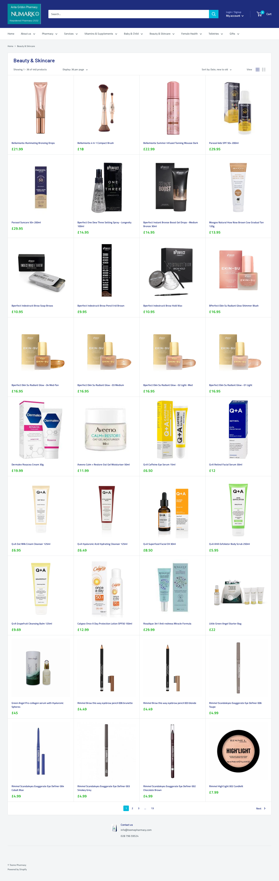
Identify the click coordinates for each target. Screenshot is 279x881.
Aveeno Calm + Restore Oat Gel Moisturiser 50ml (103, 464)
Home (11, 34)
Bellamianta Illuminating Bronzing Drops (33, 143)
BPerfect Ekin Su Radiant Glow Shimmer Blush (234, 305)
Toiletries (214, 34)
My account (233, 15)
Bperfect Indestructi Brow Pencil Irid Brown (100, 305)
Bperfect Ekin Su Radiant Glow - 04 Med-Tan (35, 385)
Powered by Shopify (17, 869)
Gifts (232, 34)
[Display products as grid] (257, 69)
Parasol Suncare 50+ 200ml (26, 222)
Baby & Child (131, 34)
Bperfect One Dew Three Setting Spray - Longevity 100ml (104, 224)
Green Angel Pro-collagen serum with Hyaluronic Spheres (38, 705)
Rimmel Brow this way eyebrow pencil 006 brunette (105, 703)
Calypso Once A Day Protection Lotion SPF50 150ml (104, 623)
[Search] (213, 14)
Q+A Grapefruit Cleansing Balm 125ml (32, 623)
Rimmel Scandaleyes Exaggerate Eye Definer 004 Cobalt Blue (38, 788)
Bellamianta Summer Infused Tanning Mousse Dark (170, 143)
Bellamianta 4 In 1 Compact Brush (95, 143)
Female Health (189, 34)
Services (69, 34)
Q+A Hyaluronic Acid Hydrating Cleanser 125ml (102, 544)
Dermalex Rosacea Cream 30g (28, 464)
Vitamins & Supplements (98, 34)
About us (26, 34)
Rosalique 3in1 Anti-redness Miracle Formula (167, 623)
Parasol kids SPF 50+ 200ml (224, 143)
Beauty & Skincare (160, 34)
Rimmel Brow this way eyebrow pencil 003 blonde (169, 703)
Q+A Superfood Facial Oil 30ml (159, 544)
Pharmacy (47, 34)
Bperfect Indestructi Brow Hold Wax (162, 305)
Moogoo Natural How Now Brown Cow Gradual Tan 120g (236, 224)
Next (258, 808)
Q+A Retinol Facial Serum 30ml (225, 464)
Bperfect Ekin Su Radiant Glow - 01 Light (230, 385)
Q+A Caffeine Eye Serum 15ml (159, 464)
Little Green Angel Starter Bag (225, 623)
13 (152, 808)
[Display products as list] (264, 69)
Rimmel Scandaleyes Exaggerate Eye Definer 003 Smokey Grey (103, 788)
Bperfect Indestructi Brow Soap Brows (32, 305)
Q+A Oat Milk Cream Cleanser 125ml (31, 544)
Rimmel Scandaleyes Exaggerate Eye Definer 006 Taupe (235, 705)
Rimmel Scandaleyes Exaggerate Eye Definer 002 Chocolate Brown (169, 788)
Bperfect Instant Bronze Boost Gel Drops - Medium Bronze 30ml (170, 224)
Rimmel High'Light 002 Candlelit (226, 786)
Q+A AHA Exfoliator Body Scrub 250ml (229, 544)
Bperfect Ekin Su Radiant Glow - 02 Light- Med (168, 385)
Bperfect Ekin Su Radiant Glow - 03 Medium (100, 385)
